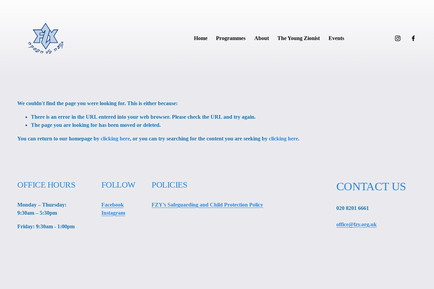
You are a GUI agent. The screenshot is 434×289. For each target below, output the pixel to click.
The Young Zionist (298, 38)
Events (336, 38)
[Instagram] (397, 38)
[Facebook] (413, 38)
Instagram (113, 213)
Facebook (112, 205)
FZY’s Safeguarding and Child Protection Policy (207, 205)
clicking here (115, 138)
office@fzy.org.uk (356, 224)
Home (201, 38)
